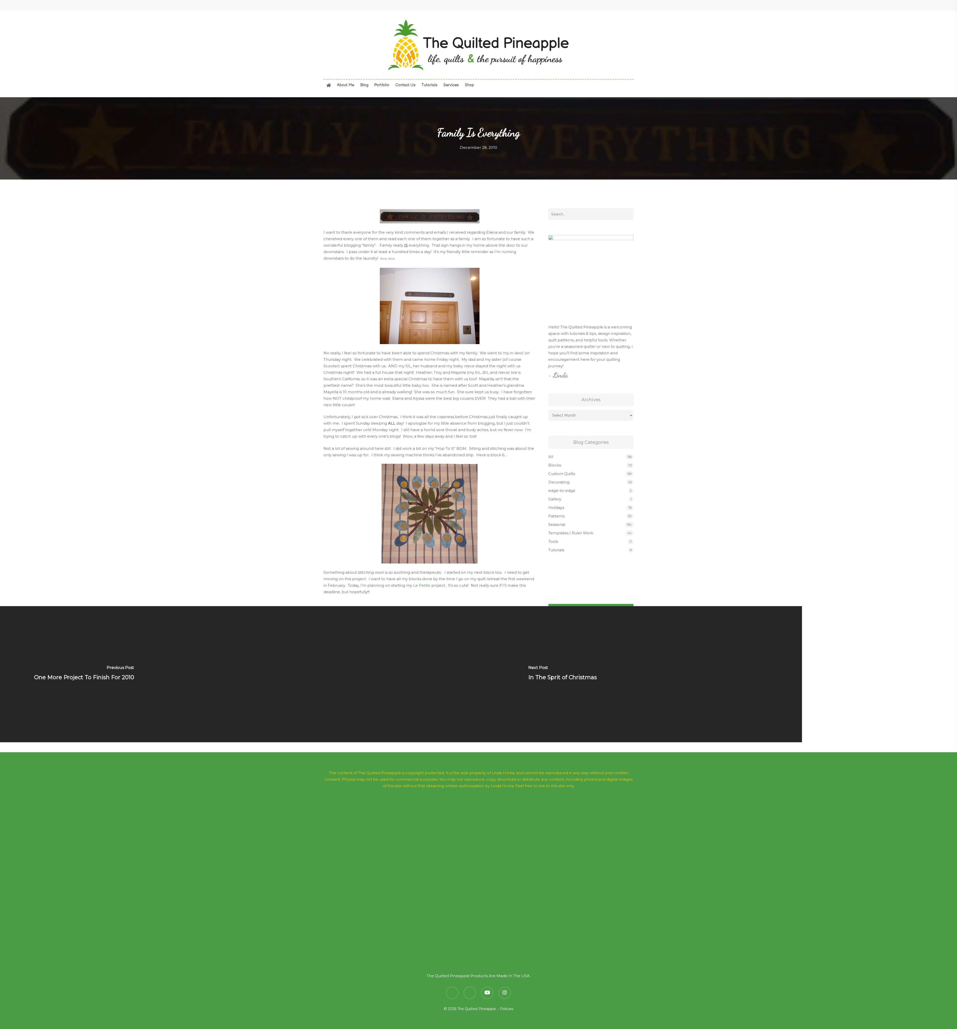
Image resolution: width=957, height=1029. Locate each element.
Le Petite (421, 585)
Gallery (554, 499)
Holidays (556, 507)
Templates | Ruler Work (570, 533)
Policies (506, 1009)
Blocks (554, 465)
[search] (605, 45)
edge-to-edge (561, 490)
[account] (618, 45)
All (550, 456)
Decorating (558, 482)
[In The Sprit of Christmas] (562, 674)
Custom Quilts (561, 473)
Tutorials (556, 550)
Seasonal (556, 524)
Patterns (556, 516)
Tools (553, 541)
